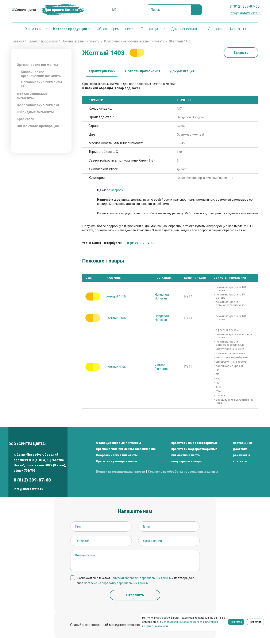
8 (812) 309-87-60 (245, 6)
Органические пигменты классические (126, 449)
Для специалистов (186, 29)
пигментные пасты (185, 455)
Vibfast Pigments (161, 367)
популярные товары (186, 461)
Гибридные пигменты (35, 112)
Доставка (216, 29)
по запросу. (115, 190)
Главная (18, 41)
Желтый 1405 (116, 318)
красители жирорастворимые (194, 443)
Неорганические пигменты (117, 455)
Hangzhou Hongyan (162, 296)
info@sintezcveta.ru (246, 13)
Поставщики (151, 29)
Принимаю (236, 621)
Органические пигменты (81, 41)
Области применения (114, 29)
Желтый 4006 (116, 367)
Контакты (238, 29)
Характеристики (101, 71)
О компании (33, 29)
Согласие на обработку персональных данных (183, 471)
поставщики (242, 443)
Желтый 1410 (116, 296)
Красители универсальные (116, 461)
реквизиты (241, 455)
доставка (240, 449)
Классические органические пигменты (134, 41)
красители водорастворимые (194, 449)
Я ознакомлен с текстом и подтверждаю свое (135, 580)
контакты (240, 461)
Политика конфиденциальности (120, 471)
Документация (182, 71)
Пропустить (255, 621)
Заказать (241, 53)
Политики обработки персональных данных (141, 578)
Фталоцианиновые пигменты (32, 96)
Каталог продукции (70, 29)
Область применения (142, 71)
